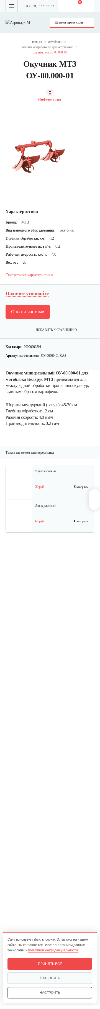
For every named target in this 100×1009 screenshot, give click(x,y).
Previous (8, 99)
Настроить (50, 993)
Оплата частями (27, 311)
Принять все (50, 964)
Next (91, 99)
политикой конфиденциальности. (53, 950)
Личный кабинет (88, 6)
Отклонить (50, 978)
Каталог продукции (69, 22)
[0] (76, 6)
